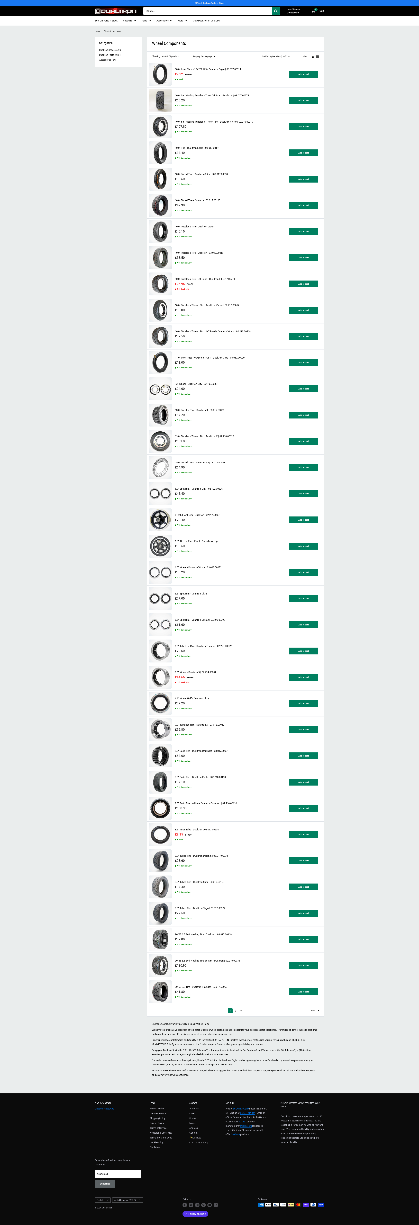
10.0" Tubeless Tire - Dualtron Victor (194, 226)
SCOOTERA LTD (241, 1108)
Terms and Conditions (161, 1137)
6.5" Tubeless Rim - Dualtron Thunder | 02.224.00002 (203, 646)
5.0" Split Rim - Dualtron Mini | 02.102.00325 (199, 488)
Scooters (127, 20)
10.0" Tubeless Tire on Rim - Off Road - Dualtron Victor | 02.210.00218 (213, 331)
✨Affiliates (195, 1137)
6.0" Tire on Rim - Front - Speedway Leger (197, 541)
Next (313, 1010)
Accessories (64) (107, 59)
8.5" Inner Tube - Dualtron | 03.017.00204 (197, 829)
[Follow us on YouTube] (209, 1205)
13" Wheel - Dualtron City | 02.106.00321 (196, 384)
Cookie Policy (156, 1142)
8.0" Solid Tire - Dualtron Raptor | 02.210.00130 (200, 777)
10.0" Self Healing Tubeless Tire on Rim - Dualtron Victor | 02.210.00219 (214, 121)
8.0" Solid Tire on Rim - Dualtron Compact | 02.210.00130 (206, 803)
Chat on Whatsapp (198, 1142)
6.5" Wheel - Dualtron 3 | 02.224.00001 (195, 672)
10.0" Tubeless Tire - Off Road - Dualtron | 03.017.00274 (205, 279)
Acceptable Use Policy (161, 1132)
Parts (144, 20)
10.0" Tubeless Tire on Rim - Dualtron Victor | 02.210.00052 (207, 305)
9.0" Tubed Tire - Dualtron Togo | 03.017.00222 (200, 908)
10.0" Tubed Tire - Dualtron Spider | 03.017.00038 (201, 174)
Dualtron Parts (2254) (110, 55)
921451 (242, 1121)
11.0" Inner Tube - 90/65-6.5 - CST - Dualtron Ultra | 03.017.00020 (210, 357)
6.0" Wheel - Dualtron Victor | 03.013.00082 (198, 567)
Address (193, 1128)
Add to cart (303, 74)
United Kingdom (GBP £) (125, 1200)
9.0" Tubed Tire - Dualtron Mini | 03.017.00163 (199, 882)
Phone (192, 1118)
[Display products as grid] (317, 56)
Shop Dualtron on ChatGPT (206, 20)
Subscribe (105, 1183)
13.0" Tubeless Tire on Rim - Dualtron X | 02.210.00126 (204, 436)
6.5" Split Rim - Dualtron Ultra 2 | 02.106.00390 (200, 620)
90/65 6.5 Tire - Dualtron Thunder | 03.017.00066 (201, 987)
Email (192, 1113)
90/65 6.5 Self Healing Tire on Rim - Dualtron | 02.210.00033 (207, 960)
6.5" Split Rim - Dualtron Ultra (191, 593)
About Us (194, 1108)
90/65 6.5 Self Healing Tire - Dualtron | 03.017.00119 (203, 934)
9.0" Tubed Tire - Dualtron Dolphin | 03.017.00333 (201, 856)
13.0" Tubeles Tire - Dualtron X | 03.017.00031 (199, 410)
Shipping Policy (157, 1118)
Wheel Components (112, 31)
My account (292, 12)
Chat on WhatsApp (104, 1108)
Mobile (192, 1123)
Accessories (162, 20)
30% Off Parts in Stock (106, 20)
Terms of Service (158, 1128)
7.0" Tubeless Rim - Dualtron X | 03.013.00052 (199, 724)
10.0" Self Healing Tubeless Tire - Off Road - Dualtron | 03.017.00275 (212, 95)
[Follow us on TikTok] (216, 1205)
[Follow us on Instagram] (197, 1205)
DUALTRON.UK (247, 1113)
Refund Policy (157, 1108)
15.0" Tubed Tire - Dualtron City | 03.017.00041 (200, 462)
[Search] (276, 11)
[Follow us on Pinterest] (203, 1205)
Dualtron (235, 1134)
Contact (193, 1132)
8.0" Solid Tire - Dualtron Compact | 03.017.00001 (201, 751)
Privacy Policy (157, 1123)
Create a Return (158, 1113)
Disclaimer (155, 1147)
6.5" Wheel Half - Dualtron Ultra (192, 698)
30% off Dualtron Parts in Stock (209, 3)
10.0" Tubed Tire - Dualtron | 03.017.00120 (197, 200)
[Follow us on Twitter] (191, 1205)
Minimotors (246, 1126)
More (180, 20)
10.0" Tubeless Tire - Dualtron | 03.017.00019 (199, 253)
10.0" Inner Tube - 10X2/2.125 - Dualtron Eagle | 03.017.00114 (208, 69)
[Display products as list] (312, 56)
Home (97, 31)
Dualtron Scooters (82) (110, 50)
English (100, 1200)
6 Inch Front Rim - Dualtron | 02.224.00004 (197, 515)
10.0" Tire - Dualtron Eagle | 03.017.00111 (197, 148)
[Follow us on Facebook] (184, 1205)
